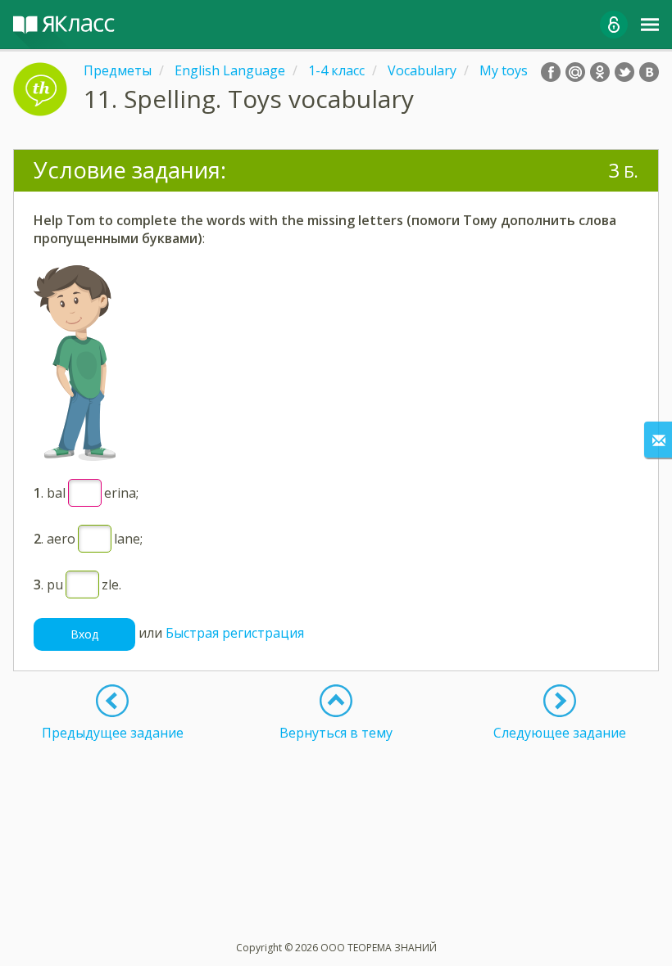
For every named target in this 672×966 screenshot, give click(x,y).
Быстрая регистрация (235, 633)
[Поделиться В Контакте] (649, 72)
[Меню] (650, 24)
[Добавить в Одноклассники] (600, 72)
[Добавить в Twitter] (624, 72)
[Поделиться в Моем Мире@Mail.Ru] (575, 72)
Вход (84, 634)
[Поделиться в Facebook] (551, 72)
